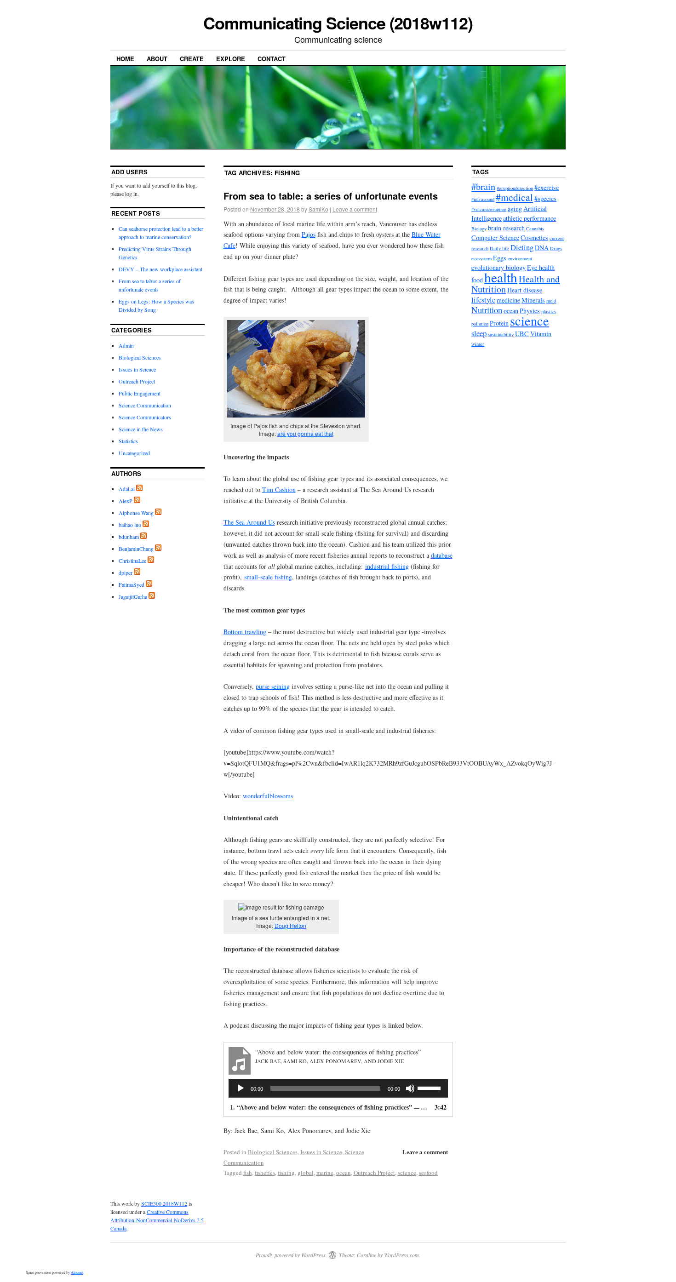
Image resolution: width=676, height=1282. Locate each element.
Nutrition (486, 309)
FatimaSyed (131, 584)
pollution (479, 323)
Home (125, 58)
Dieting (521, 247)
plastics (548, 311)
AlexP (125, 500)
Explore (230, 58)
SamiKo (318, 209)
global (306, 1172)
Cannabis (535, 228)
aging (515, 208)
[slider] (430, 1087)
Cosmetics (534, 237)
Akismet (77, 1272)
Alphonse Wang (136, 512)
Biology (479, 228)
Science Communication (145, 405)
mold (551, 301)
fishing (286, 1172)
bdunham (129, 536)
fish (247, 1172)
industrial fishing (387, 566)
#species (545, 198)
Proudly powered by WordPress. (291, 1255)
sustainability (501, 334)
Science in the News (141, 429)
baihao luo (130, 524)
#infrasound (482, 199)
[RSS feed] (139, 488)
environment (520, 258)
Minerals (533, 300)
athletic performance (529, 218)
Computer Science (495, 237)
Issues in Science (321, 1152)
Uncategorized (134, 453)
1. (329, 1107)
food (477, 279)
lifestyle (483, 299)
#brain (483, 186)
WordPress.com (401, 1255)
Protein (499, 323)
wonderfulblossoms (268, 795)
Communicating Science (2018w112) (337, 22)
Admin (126, 345)
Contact (272, 58)
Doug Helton (290, 925)
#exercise (546, 187)
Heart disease (524, 290)
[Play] (240, 1088)
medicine (508, 300)
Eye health (541, 267)
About (157, 58)
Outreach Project (374, 1172)
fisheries (265, 1172)
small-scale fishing (268, 576)
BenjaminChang (136, 548)
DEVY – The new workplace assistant (160, 269)
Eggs (499, 257)
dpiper (125, 572)
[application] (338, 1088)
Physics (530, 310)
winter (477, 344)
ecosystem (481, 258)
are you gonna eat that (305, 433)
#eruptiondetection (515, 188)
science (407, 1172)
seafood (428, 1172)
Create (192, 58)
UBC (522, 333)
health (500, 277)
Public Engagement (139, 393)
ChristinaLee (132, 560)
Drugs (556, 248)
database (442, 555)
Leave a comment (354, 209)
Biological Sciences (273, 1152)
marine (324, 1172)
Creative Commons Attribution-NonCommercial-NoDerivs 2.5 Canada (157, 1220)
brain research (506, 227)
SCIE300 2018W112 (164, 1203)
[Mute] (410, 1088)
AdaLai (127, 488)
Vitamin (540, 333)
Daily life (499, 248)
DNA (542, 247)
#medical (514, 197)
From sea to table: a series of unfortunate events (330, 195)
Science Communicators (145, 417)
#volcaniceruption (488, 209)
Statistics (128, 441)
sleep (479, 333)
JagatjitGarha (133, 596)
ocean (343, 1172)
